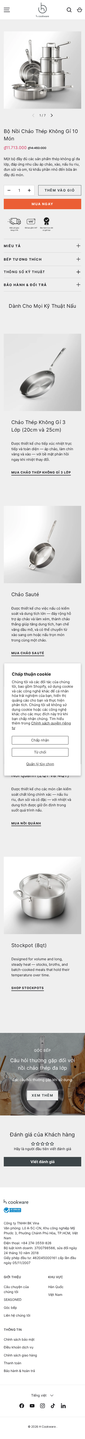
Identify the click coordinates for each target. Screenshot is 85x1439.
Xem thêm (43, 1095)
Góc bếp (10, 1308)
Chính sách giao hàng (20, 1355)
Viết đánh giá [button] (42, 1161)
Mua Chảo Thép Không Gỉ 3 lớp (41, 472)
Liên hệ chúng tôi (17, 1315)
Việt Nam (55, 1295)
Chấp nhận (40, 740)
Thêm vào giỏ (60, 190)
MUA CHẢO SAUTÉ (27, 653)
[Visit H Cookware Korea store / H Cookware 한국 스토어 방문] (59, 10)
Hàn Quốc (56, 1287)
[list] (42, 70)
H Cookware (47, 1426)
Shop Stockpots (27, 988)
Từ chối (40, 752)
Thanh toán (12, 1363)
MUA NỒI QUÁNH (26, 823)
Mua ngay (43, 204)
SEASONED (12, 1300)
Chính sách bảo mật (19, 1339)
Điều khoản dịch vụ (18, 1347)
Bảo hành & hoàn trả (19, 1371)
